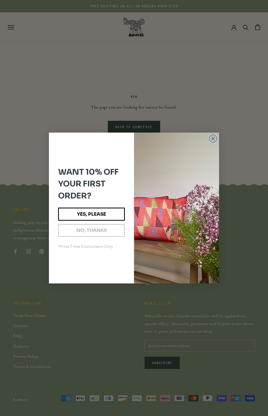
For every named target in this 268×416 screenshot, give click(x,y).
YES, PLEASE (91, 214)
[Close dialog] (213, 139)
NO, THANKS (91, 230)
